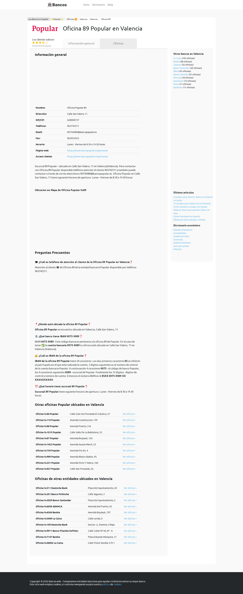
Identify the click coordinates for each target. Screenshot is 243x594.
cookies (118, 584)
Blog (110, 4)
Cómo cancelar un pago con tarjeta (190, 206)
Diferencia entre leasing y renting (189, 219)
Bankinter (178, 87)
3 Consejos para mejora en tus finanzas (192, 203)
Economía (178, 239)
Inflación (177, 249)
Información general (81, 43)
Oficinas (118, 43)
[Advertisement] (87, 81)
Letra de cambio (181, 246)
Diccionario (98, 4)
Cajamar (177, 64)
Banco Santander (181, 68)
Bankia (176, 61)
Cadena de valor (181, 236)
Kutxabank (178, 81)
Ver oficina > (129, 414)
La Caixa (177, 58)
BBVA (176, 71)
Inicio (86, 4)
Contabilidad (179, 233)
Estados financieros (182, 229)
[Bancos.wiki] (57, 4)
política (106, 584)
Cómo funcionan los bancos (186, 216)
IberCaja (177, 77)
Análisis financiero (182, 242)
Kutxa (176, 84)
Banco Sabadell (180, 74)
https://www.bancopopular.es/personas (87, 150)
